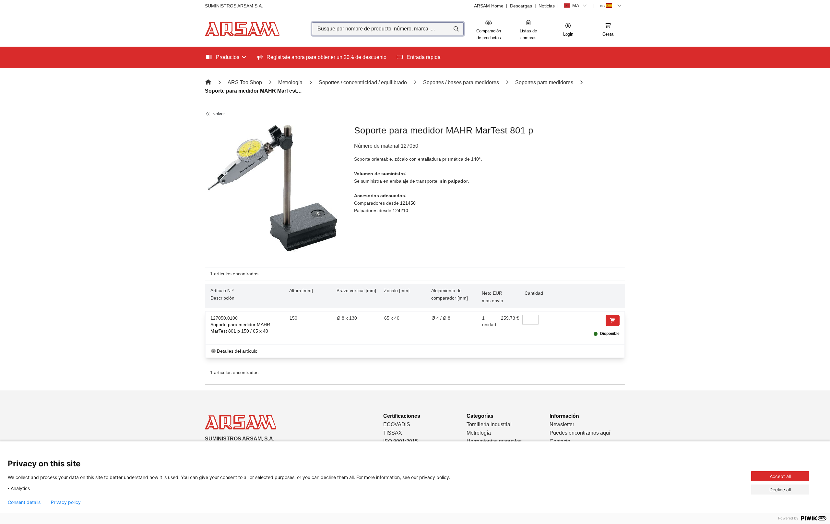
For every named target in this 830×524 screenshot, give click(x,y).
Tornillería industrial (489, 424)
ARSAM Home (489, 5)
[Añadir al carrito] (613, 320)
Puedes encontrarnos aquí (580, 433)
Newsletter (562, 424)
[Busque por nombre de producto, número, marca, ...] (455, 29)
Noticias (547, 5)
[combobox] (388, 28)
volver (219, 113)
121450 (408, 203)
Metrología (479, 433)
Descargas (521, 5)
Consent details (24, 502)
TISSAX (392, 433)
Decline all (780, 489)
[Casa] (209, 82)
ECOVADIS (396, 424)
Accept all (780, 476)
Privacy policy (66, 502)
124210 (400, 210)
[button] (568, 30)
